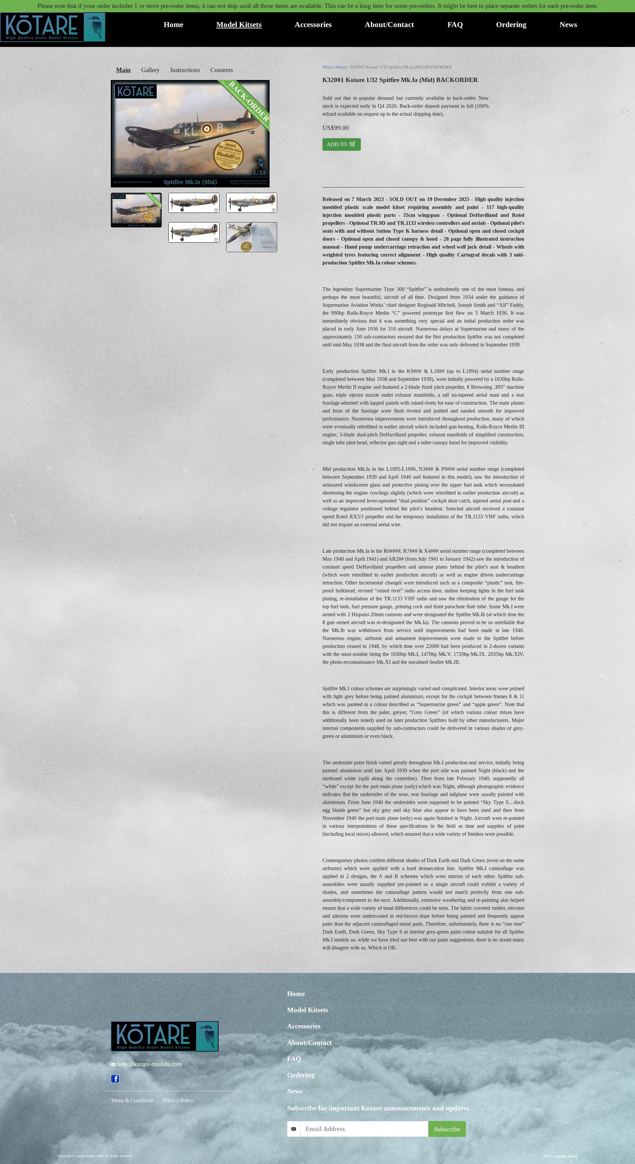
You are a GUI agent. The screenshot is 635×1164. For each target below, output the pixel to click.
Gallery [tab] (150, 69)
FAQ (455, 24)
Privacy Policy (178, 1100)
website (566, 1156)
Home (173, 24)
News (568, 24)
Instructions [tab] (185, 69)
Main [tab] (123, 69)
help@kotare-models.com (148, 1064)
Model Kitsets (239, 24)
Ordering (511, 24)
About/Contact (389, 24)
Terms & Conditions (132, 1100)
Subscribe (447, 1129)
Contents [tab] (221, 69)
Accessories (313, 24)
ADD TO (338, 144)
